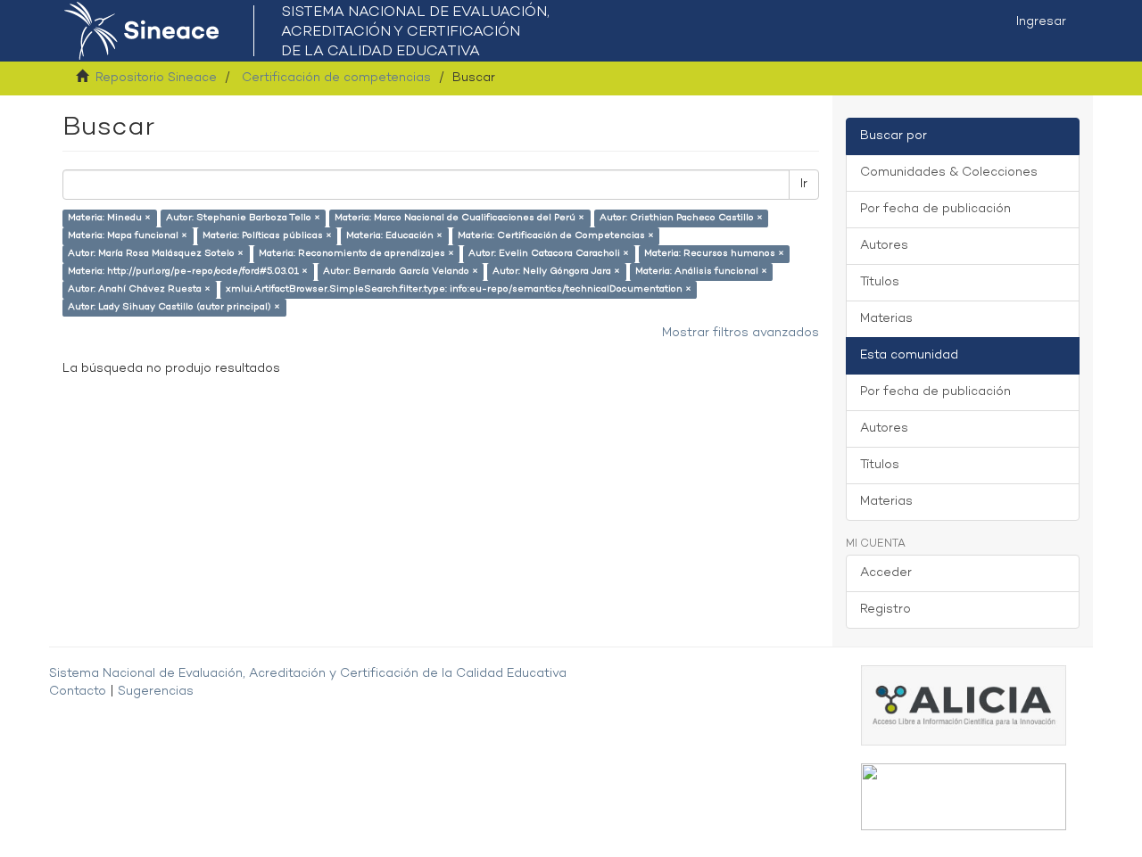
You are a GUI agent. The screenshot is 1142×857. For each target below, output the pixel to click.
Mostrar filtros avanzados (740, 333)
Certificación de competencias (336, 78)
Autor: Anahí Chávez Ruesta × (139, 289)
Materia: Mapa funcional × (127, 236)
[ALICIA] (963, 704)
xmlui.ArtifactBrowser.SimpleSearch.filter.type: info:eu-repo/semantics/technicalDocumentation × (458, 289)
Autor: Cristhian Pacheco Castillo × (681, 218)
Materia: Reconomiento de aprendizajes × (356, 253)
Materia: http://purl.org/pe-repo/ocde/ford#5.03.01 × (188, 271)
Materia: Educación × (394, 236)
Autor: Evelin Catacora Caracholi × (548, 253)
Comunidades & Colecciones (949, 172)
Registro (885, 609)
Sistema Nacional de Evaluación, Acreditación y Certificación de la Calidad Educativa (308, 673)
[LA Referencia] (963, 796)
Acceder (886, 572)
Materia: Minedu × (109, 218)
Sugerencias (156, 691)
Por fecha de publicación (935, 209)
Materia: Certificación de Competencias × (556, 236)
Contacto (77, 691)
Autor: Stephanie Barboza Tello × (243, 218)
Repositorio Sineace (156, 78)
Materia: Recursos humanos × (714, 253)
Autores (884, 245)
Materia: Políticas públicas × (267, 236)
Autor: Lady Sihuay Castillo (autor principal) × (174, 307)
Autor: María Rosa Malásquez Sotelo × (156, 253)
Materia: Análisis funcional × (701, 271)
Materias (886, 318)
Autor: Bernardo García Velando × (400, 271)
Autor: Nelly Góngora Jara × (556, 271)
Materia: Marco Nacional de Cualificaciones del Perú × (459, 218)
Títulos (879, 282)
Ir (803, 184)
